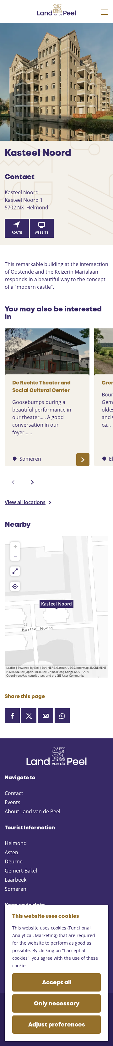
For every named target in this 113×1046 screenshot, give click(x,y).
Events (12, 802)
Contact (14, 793)
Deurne (14, 861)
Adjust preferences (56, 1024)
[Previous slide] (13, 482)
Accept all (56, 982)
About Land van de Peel (32, 811)
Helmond (16, 843)
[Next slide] (32, 482)
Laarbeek (15, 879)
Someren (15, 888)
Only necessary (56, 1003)
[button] (56, 607)
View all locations (25, 502)
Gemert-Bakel (21, 870)
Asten (11, 852)
